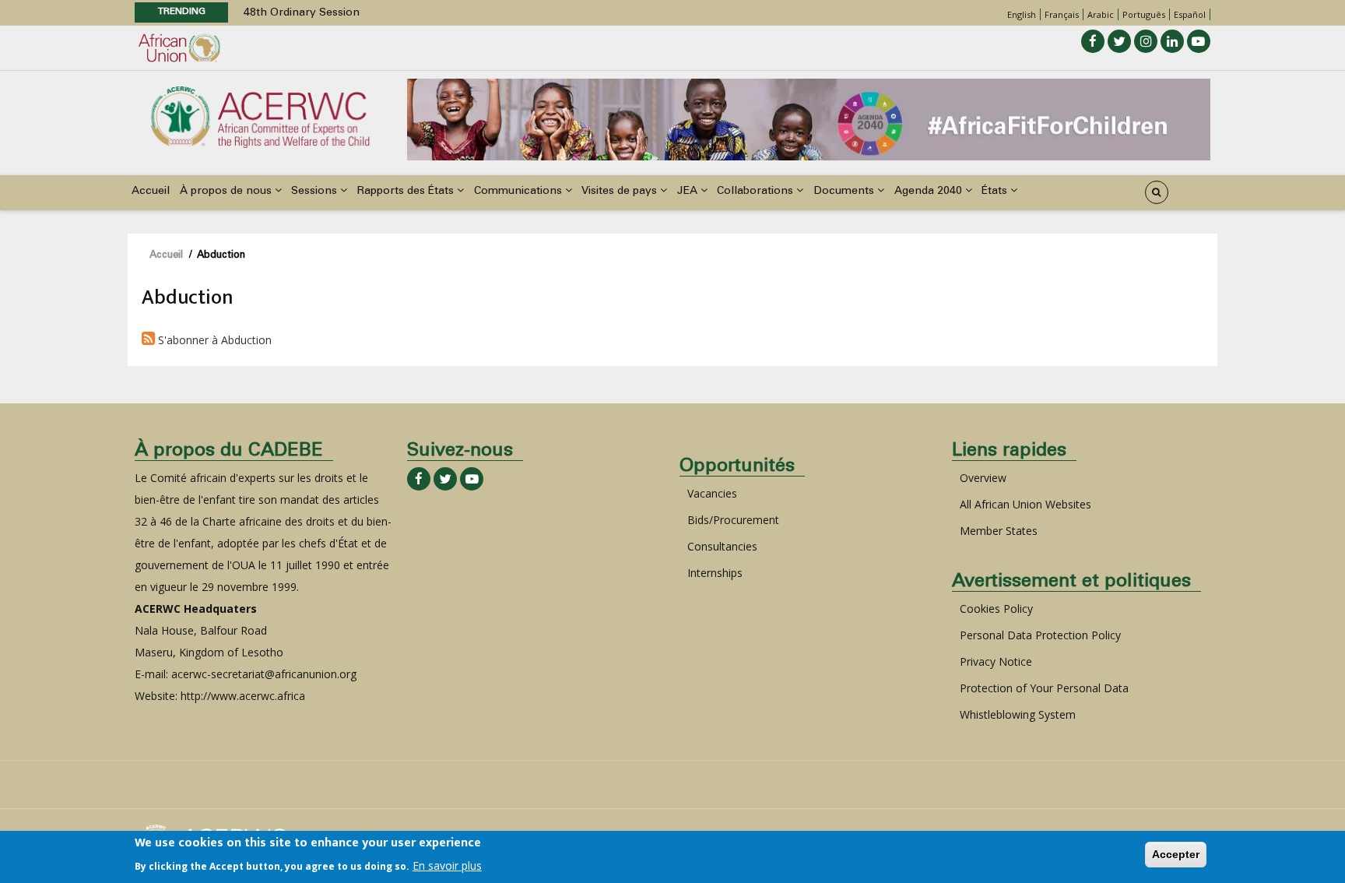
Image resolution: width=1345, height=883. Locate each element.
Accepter (1175, 854)
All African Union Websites (1025, 504)
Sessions (315, 191)
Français (1062, 14)
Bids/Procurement (733, 519)
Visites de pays (620, 191)
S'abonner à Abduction (213, 339)
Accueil (151, 191)
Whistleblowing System (1018, 714)
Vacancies (712, 493)
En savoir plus (447, 864)
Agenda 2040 (929, 191)
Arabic (1100, 14)
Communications (519, 191)
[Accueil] (260, 115)
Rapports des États (407, 191)
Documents (845, 191)
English (1021, 14)
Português (1143, 14)
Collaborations (756, 191)
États (996, 191)
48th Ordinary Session (302, 13)
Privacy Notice (996, 661)
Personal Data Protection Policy (1040, 635)
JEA (689, 191)
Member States (999, 530)
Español (1190, 14)
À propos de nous (227, 191)
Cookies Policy (996, 608)
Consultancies (722, 546)
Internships (715, 572)
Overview (983, 477)
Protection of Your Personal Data (1044, 688)
